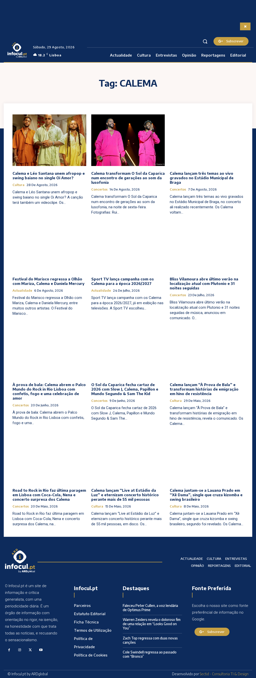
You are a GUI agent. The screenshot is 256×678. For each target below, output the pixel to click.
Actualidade (22, 290)
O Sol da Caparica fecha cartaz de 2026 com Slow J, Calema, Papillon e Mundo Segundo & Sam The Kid (124, 389)
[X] (30, 650)
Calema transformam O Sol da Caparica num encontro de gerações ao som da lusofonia (128, 178)
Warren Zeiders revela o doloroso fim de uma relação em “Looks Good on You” (151, 623)
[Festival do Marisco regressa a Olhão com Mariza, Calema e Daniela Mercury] (49, 246)
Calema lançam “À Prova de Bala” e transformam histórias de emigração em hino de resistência (204, 389)
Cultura (18, 185)
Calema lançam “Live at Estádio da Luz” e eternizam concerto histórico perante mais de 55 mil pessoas (125, 494)
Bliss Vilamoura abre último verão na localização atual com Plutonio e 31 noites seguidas (204, 283)
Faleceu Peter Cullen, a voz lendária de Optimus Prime (150, 607)
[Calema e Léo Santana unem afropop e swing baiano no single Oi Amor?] (49, 140)
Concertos (99, 189)
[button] (205, 41)
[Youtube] (41, 650)
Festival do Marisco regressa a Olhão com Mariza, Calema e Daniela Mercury (48, 281)
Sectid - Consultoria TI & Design (224, 674)
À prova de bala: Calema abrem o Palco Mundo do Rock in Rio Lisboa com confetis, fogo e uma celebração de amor (49, 391)
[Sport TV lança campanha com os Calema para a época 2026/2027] (128, 246)
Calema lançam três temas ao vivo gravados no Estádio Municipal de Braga (202, 178)
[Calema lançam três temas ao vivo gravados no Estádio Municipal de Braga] (207, 140)
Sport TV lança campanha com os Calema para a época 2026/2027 (122, 281)
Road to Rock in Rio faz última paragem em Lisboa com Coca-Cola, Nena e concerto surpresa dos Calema (49, 494)
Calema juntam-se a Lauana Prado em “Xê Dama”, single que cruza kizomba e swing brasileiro (206, 494)
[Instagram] (20, 650)
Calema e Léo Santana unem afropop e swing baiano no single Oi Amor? (48, 175)
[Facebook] (9, 650)
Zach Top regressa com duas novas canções (150, 640)
